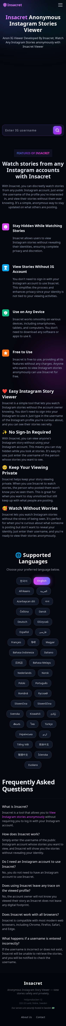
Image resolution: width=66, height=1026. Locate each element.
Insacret (14, 4)
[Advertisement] (33, 87)
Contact (40, 1017)
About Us (26, 1017)
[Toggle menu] (60, 5)
